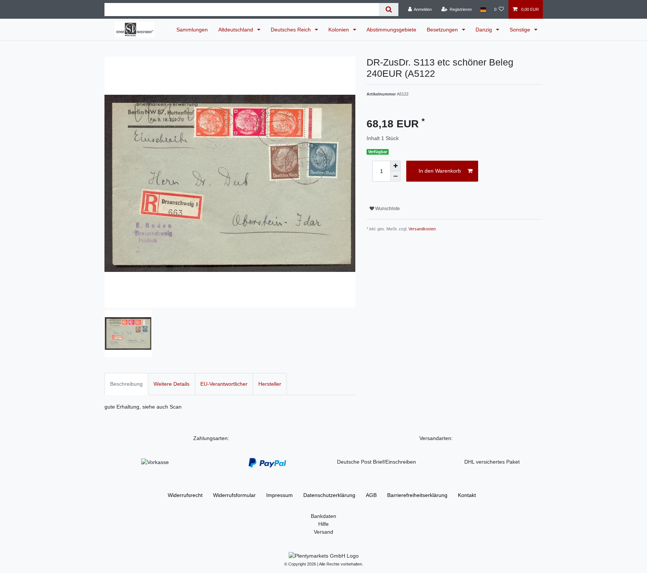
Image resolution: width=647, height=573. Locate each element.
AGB (371, 495)
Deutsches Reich (291, 30)
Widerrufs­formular (234, 495)
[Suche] (388, 9)
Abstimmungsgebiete (391, 30)
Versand (323, 532)
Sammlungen (192, 30)
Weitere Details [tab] (171, 384)
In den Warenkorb (440, 171)
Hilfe (323, 524)
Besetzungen (443, 30)
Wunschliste (387, 208)
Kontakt (467, 495)
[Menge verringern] (395, 176)
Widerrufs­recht (185, 495)
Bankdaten (323, 516)
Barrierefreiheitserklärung (417, 495)
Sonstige (521, 30)
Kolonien (339, 30)
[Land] (483, 9)
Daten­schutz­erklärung (329, 495)
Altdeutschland (236, 30)
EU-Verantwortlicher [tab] (223, 384)
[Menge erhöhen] (395, 166)
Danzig (484, 30)
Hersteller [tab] (269, 384)
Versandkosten (422, 229)
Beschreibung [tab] (126, 384)
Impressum (279, 495)
